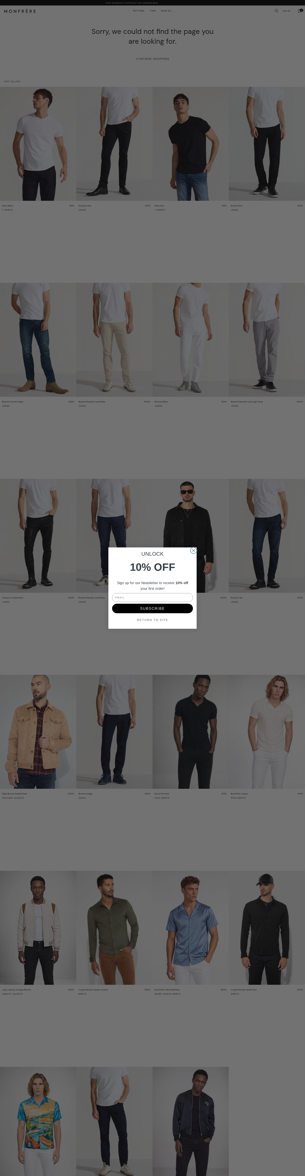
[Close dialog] (193, 550)
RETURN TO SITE (152, 620)
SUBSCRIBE (152, 608)
